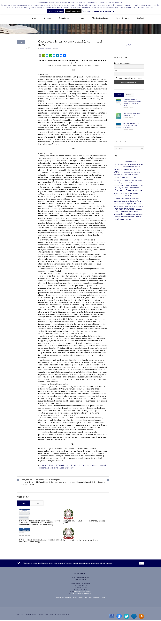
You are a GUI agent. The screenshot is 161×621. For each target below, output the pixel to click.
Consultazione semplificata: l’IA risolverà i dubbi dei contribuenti (132, 125)
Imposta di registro (119, 204)
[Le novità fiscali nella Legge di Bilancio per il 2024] (118, 116)
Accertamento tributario (129, 167)
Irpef (128, 204)
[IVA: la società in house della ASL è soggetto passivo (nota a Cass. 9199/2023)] (24, 533)
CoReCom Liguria (118, 188)
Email (115, 71)
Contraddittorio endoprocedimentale (128, 185)
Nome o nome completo (122, 63)
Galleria (90, 597)
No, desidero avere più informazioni (98, 11)
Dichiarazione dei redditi (120, 196)
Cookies (80, 597)
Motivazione (137, 204)
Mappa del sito (60, 597)
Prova (131, 211)
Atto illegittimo (129, 174)
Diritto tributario (132, 196)
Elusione (117, 198)
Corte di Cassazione (45, 48)
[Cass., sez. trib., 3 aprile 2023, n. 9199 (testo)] (68, 533)
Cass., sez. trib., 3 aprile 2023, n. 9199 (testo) (80, 540)
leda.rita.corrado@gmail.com (82, 591)
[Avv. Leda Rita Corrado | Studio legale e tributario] (18, 18)
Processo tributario (124, 208)
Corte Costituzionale (132, 188)
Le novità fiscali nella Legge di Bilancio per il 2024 (132, 114)
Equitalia (123, 198)
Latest (37, 503)
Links (85, 597)
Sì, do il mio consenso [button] (56, 11)
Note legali (68, 597)
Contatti (103, 597)
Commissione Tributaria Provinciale (124, 180)
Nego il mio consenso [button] (73, 11)
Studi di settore (125, 219)
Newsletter (96, 597)
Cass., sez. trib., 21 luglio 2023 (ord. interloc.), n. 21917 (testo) (84, 522)
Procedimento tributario (135, 206)
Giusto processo (124, 201)
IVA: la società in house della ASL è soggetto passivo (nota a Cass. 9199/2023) (40, 541)
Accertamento (130, 164)
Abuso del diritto (119, 162)
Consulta (129, 183)
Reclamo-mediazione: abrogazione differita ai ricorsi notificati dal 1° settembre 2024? (132, 102)
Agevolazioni (117, 174)
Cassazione (128, 177)
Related (23, 503)
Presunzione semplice (120, 206)
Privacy (75, 597)
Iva (57, 48)
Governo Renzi (135, 201)
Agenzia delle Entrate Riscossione (130, 172)
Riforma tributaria (128, 214)
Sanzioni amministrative (123, 217)
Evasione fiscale (130, 198)
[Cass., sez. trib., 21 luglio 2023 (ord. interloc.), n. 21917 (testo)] (68, 514)
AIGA (123, 174)
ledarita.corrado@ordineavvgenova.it (81, 593)
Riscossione (139, 214)
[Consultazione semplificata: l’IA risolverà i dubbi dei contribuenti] (118, 125)
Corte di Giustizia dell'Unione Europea (126, 193)
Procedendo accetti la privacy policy (129, 78)
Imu (126, 204)
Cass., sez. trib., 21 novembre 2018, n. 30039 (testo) (41, 480)
